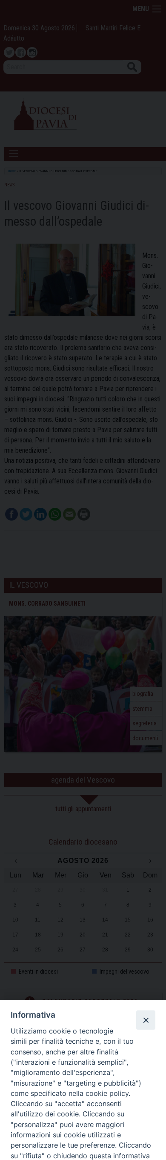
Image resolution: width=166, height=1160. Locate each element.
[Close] (145, 1019)
